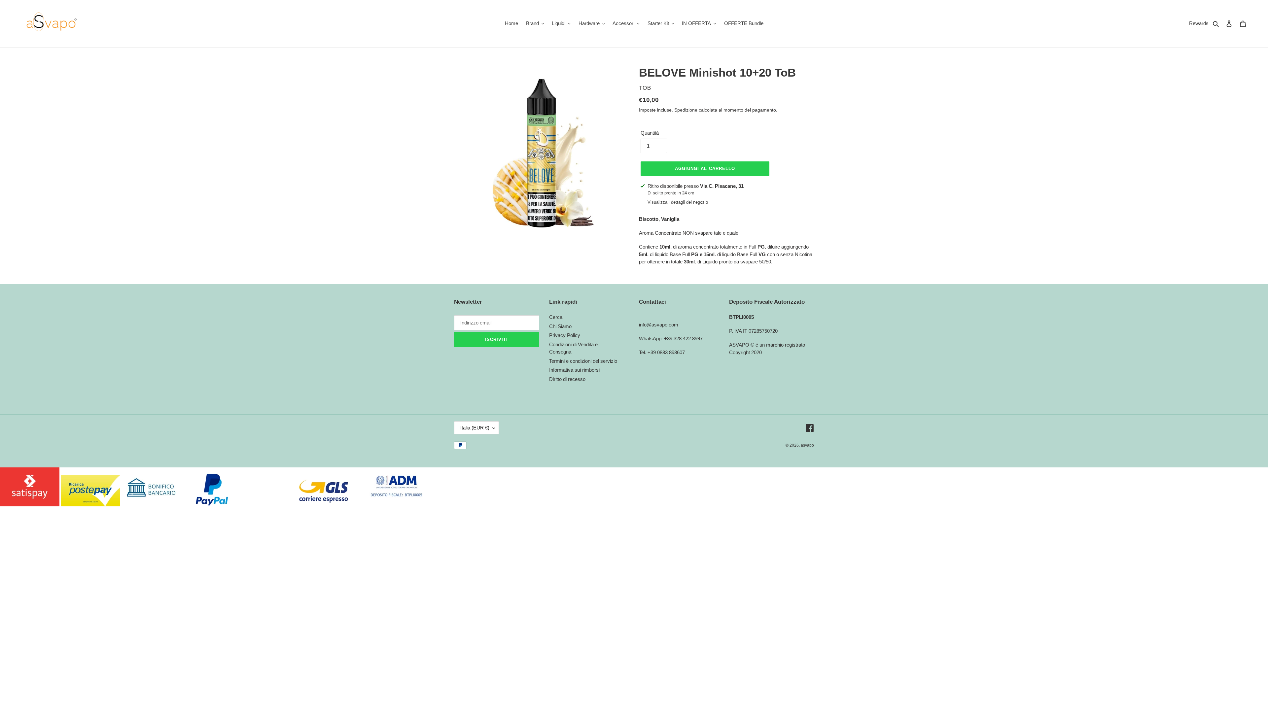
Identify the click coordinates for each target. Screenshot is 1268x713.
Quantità (650, 133)
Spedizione (685, 110)
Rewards (1199, 23)
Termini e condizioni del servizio (583, 361)
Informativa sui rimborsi (574, 370)
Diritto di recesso (567, 379)
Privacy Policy (564, 335)
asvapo (807, 445)
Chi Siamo (560, 326)
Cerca (555, 317)
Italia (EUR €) (474, 427)
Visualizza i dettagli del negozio (678, 202)
